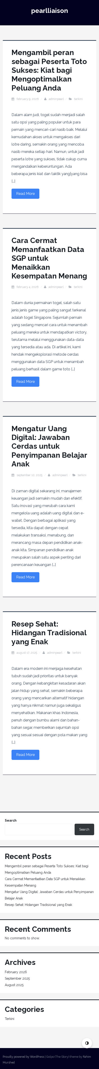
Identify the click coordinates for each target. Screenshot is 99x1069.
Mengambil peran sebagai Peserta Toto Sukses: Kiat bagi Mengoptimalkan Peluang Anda (49, 70)
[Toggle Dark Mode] (87, 1043)
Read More (25, 193)
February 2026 (16, 972)
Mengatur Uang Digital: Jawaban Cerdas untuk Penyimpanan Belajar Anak (49, 446)
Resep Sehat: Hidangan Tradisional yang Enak (49, 633)
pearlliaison (49, 11)
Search (11, 820)
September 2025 (17, 978)
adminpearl (56, 99)
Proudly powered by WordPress (23, 1056)
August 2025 (14, 985)
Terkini (78, 99)
